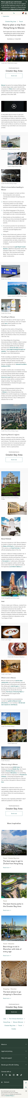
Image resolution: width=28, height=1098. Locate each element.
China (10, 89)
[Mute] (4, 110)
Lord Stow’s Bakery (15, 566)
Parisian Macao (10, 771)
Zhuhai (4, 392)
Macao (3, 85)
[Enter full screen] (25, 110)
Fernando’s (5, 561)
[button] (26, 1091)
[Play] (14, 106)
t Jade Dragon (14, 686)
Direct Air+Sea (14, 347)
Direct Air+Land (5, 377)
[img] (26, 1)
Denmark (6, 1082)
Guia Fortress (15, 548)
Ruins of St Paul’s (8, 546)
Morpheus (14, 773)
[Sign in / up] (26, 13)
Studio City (16, 769)
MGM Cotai (16, 767)
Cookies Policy (9, 1095)
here (6, 323)
